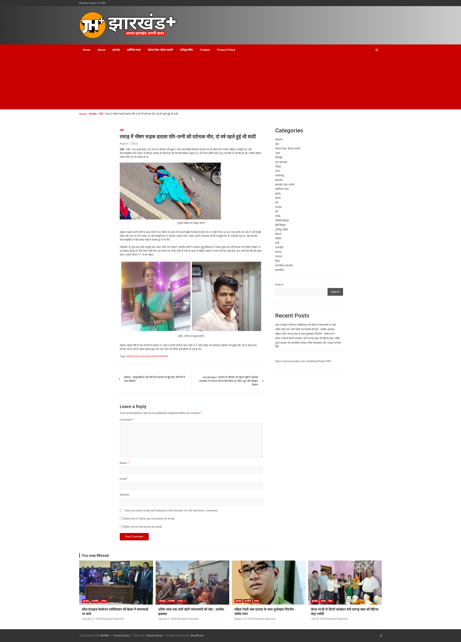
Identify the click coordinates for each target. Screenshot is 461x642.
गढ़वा (277, 153)
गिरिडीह (278, 157)
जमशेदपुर (279, 175)
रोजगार (278, 256)
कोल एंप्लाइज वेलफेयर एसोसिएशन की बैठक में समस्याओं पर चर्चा (305, 324)
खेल (277, 144)
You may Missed (95, 555)
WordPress (197, 635)
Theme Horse (154, 635)
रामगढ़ (278, 252)
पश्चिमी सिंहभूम (282, 220)
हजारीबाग (279, 270)
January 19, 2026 (92, 618)
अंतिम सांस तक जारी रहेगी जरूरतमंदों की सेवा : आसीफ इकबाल (304, 329)
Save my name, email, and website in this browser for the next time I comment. (171, 510)
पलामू (277, 216)
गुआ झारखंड (281, 162)
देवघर (278, 198)
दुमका (278, 193)
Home (86, 49)
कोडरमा (279, 139)
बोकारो (278, 234)
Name (124, 463)
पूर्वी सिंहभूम (280, 225)
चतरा (277, 171)
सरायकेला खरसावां (284, 265)
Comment (127, 419)
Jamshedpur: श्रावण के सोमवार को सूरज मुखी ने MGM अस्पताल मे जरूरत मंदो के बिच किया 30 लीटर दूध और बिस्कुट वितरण (228, 381)
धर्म (276, 211)
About (101, 49)
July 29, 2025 (318, 618)
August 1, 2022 (128, 143)
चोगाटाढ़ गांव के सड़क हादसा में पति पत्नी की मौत (147, 356)
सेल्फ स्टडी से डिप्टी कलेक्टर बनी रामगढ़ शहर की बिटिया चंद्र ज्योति (307, 338)
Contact (205, 49)
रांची (122, 130)
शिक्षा (277, 261)
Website (124, 494)
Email (124, 478)
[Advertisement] (230, 82)
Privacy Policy (226, 49)
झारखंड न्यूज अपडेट (285, 184)
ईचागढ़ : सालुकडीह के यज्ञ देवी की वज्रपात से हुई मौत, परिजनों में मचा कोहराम (154, 379)
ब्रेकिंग (278, 238)
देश (276, 202)
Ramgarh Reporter (113, 618)
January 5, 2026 (167, 618)
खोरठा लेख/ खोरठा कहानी (160, 49)
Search (279, 284)
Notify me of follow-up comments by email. (149, 518)
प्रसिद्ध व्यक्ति (186, 49)
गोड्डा (278, 166)
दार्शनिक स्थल (134, 49)
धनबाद (278, 207)
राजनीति (279, 247)
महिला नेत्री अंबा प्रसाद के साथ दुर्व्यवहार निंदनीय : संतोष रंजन (305, 333)
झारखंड (116, 49)
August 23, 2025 (243, 618)
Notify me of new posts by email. (142, 526)
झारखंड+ (105, 635)
